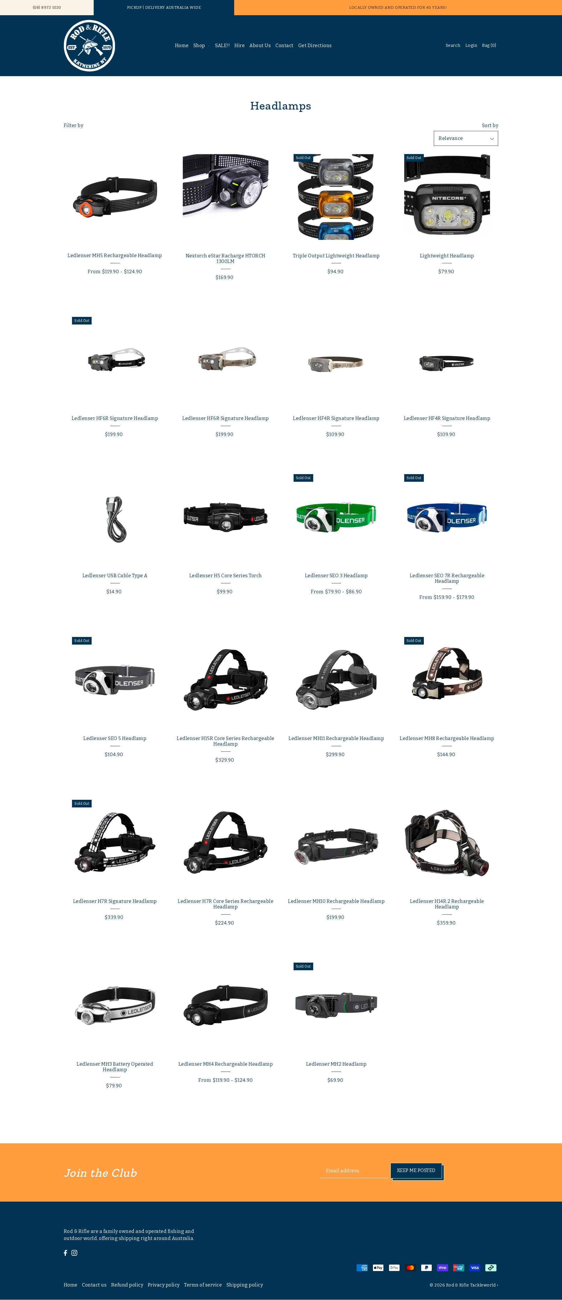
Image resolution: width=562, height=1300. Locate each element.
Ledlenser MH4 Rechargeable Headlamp (226, 1064)
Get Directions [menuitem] (315, 45)
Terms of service (203, 1285)
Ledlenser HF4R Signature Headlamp (336, 418)
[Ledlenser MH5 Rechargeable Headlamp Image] (115, 197)
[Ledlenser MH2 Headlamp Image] (336, 1005)
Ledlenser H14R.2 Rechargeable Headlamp (447, 904)
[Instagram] (74, 1252)
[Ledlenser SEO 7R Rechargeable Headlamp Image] (447, 517)
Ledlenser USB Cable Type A (115, 575)
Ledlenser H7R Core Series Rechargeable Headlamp (225, 904)
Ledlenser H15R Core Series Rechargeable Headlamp (226, 741)
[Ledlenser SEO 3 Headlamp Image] (336, 517)
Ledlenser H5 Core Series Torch (225, 575)
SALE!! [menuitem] (222, 45)
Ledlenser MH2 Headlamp (336, 1064)
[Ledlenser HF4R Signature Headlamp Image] (336, 360)
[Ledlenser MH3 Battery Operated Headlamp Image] (115, 1005)
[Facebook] (65, 1252)
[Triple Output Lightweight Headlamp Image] (336, 197)
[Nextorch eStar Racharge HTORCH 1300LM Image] (225, 197)
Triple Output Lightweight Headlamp (336, 256)
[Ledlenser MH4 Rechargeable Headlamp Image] (225, 1005)
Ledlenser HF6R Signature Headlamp (115, 418)
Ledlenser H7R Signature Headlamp (115, 901)
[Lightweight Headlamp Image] (447, 197)
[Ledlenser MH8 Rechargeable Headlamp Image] (447, 680)
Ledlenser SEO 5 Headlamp (114, 738)
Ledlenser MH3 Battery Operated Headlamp (115, 1066)
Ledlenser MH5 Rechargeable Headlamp (115, 255)
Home (71, 1285)
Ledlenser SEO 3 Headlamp (336, 575)
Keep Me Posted (416, 1170)
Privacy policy (164, 1285)
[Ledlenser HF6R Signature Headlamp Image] (115, 360)
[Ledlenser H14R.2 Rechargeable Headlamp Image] (447, 843)
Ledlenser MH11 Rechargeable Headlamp (336, 738)
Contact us (94, 1285)
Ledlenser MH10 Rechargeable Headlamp (336, 901)
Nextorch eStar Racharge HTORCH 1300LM (225, 258)
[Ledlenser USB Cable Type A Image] (115, 517)
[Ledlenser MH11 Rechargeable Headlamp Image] (336, 680)
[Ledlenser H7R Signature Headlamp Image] (115, 843)
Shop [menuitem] (199, 45)
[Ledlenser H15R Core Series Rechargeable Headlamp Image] (225, 680)
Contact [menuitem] (284, 45)
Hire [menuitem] (239, 45)
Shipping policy (245, 1285)
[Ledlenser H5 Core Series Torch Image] (225, 517)
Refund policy (127, 1285)
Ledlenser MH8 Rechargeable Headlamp (447, 738)
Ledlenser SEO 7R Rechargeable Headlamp (447, 578)
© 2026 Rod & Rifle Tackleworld (463, 1285)
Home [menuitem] (182, 45)
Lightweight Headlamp (447, 256)
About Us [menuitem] (260, 45)
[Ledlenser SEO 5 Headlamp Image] (115, 680)
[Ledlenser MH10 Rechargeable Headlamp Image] (336, 843)
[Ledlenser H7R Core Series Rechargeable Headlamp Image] (225, 843)
